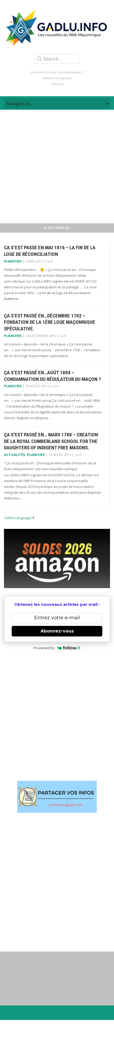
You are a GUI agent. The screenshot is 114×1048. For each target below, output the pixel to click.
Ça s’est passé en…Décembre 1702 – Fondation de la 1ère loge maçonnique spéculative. (49, 322)
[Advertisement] (57, 166)
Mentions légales (57, 78)
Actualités (14, 454)
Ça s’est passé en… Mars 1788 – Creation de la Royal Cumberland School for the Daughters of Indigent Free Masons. (51, 441)
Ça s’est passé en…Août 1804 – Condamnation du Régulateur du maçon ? (52, 376)
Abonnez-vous (57, 631)
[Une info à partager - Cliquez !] (57, 797)
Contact (57, 83)
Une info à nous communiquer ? (57, 72)
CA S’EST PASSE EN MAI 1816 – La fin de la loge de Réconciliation (49, 250)
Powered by (44, 648)
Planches (13, 261)
